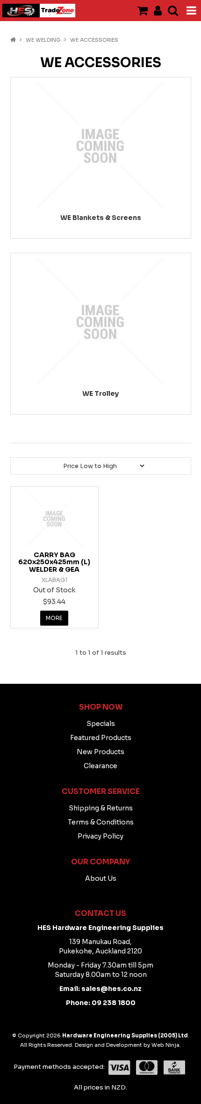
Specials (100, 723)
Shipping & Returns (101, 808)
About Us (100, 878)
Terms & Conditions (101, 822)
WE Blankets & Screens (100, 217)
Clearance (100, 766)
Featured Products (100, 737)
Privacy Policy (100, 836)
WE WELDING (43, 40)
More (54, 617)
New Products (100, 752)
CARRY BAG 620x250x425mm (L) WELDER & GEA (54, 562)
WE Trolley (100, 393)
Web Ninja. (166, 1045)
